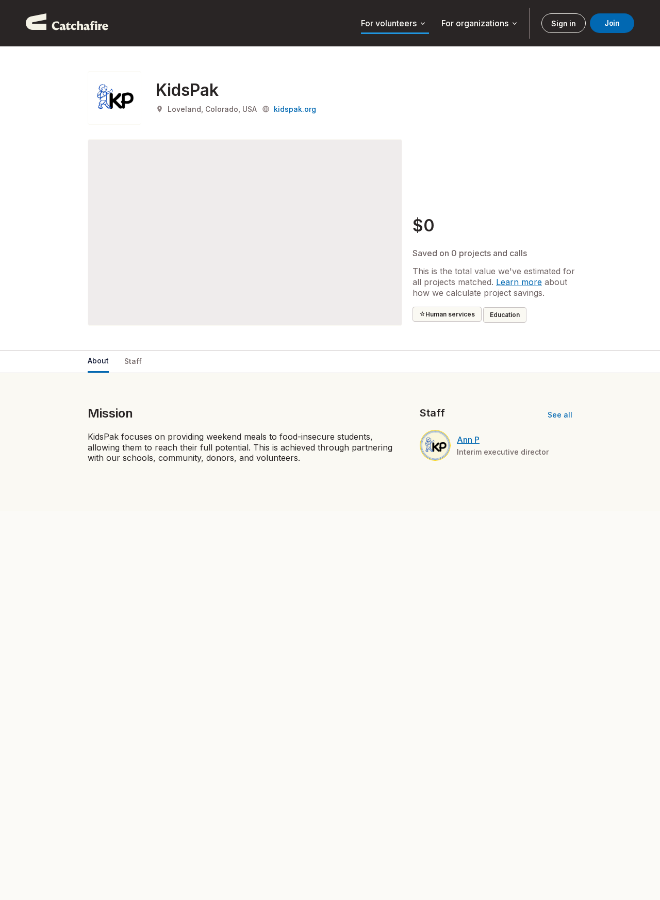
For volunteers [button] (394, 23)
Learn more (519, 282)
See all (560, 414)
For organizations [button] (480, 23)
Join (612, 23)
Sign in (563, 23)
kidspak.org (295, 109)
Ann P (468, 440)
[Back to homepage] (67, 23)
